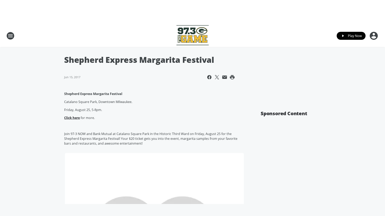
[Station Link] (192, 35)
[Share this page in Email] (224, 77)
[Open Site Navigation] (10, 36)
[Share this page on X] (217, 77)
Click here (72, 118)
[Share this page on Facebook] (209, 77)
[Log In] (374, 36)
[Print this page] (232, 77)
